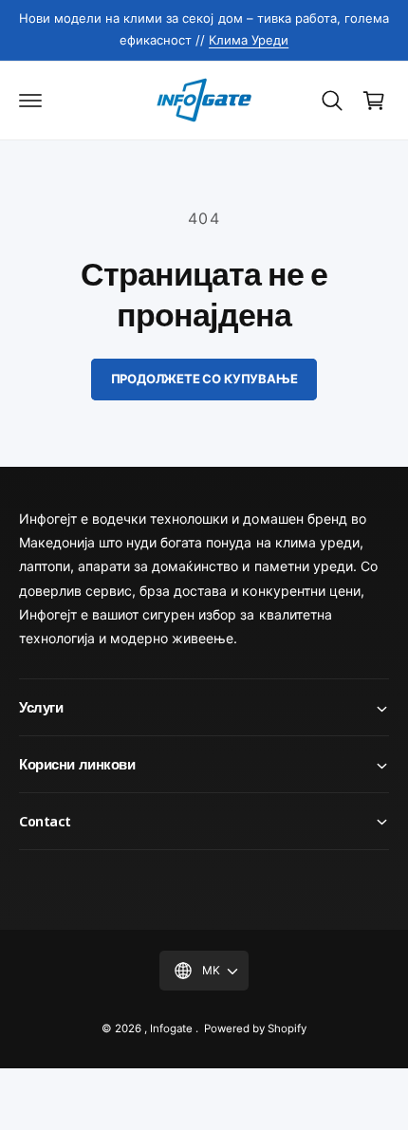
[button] (30, 100)
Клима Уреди (248, 39)
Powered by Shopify (255, 1028)
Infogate (171, 1028)
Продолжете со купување (204, 378)
